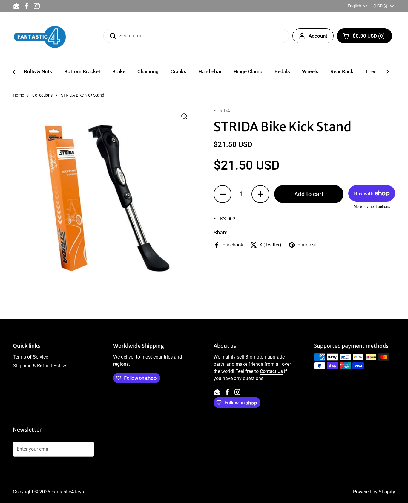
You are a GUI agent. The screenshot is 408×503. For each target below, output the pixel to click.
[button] (364, 35)
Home (18, 95)
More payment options (372, 207)
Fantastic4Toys (67, 492)
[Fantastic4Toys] (40, 36)
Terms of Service (30, 357)
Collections (42, 95)
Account (318, 36)
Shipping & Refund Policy (39, 365)
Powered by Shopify (374, 492)
